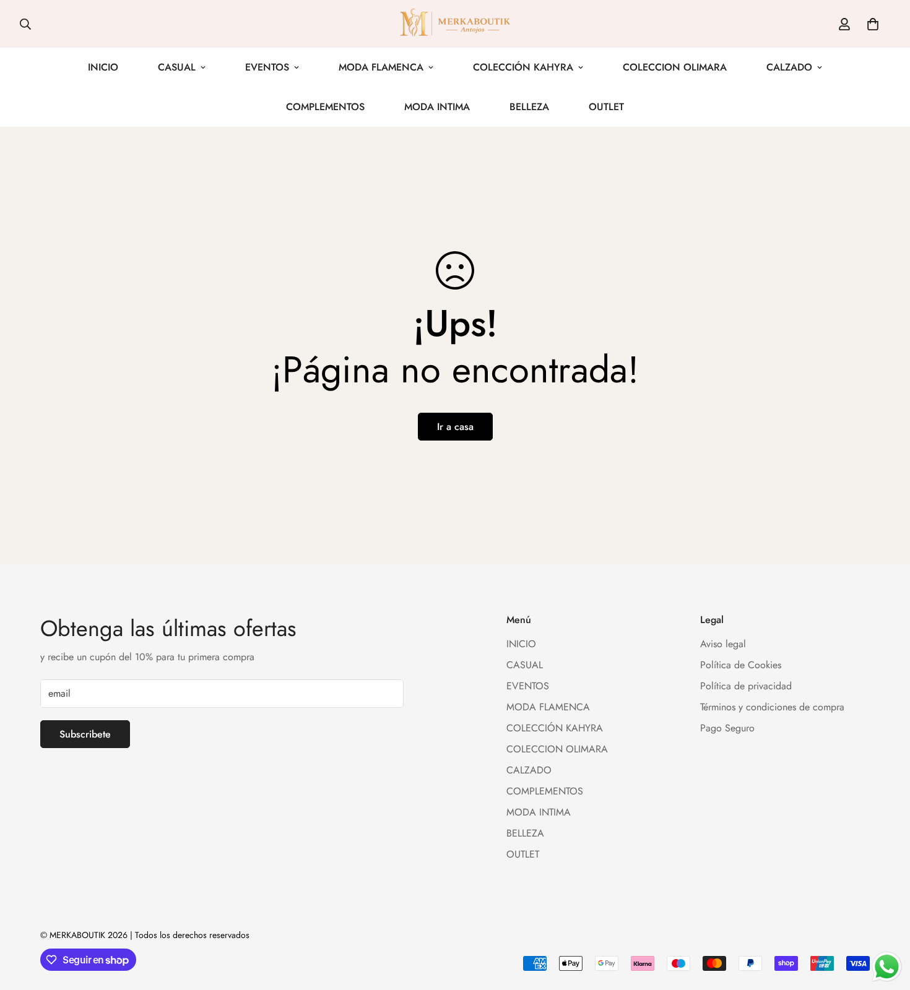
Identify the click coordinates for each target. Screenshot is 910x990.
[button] (873, 24)
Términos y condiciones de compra (772, 707)
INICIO (103, 67)
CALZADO (789, 67)
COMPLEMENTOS (325, 107)
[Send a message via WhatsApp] (887, 967)
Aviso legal (723, 644)
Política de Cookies (740, 665)
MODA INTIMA (437, 107)
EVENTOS (267, 67)
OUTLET (606, 107)
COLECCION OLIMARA (675, 67)
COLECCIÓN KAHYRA (523, 67)
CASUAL (177, 67)
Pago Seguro (727, 728)
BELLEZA (529, 107)
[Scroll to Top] (886, 922)
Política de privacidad (746, 686)
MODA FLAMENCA (381, 67)
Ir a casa (455, 427)
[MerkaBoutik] (455, 24)
